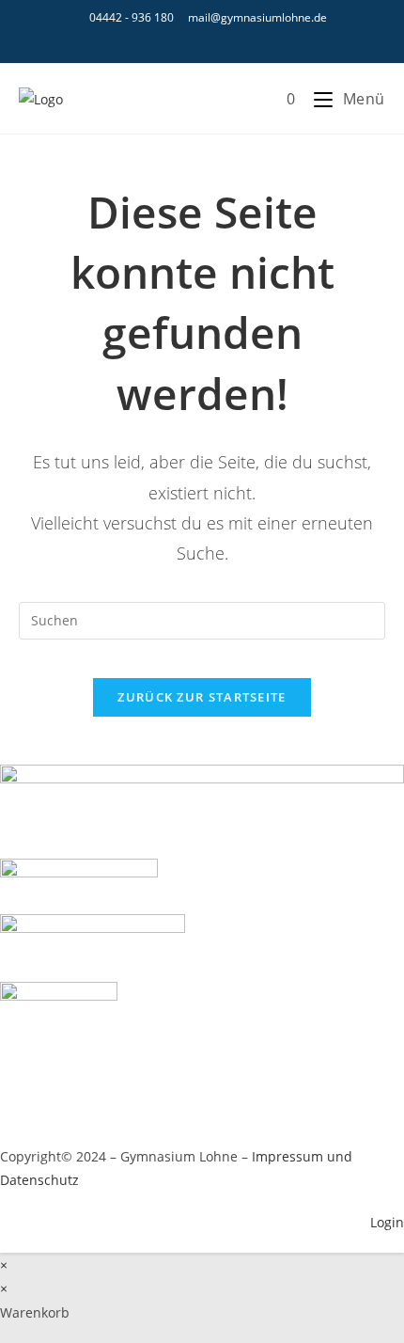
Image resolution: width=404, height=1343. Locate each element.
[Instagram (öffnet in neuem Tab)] (176, 39)
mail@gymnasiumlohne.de (257, 17)
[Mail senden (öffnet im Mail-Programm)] (231, 39)
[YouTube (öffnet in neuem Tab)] (205, 39)
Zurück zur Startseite (201, 696)
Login (387, 1222)
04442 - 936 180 (131, 17)
